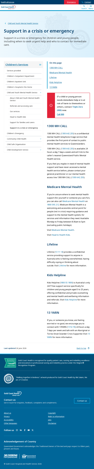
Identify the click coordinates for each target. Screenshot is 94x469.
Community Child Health (16, 139)
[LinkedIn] (21, 430)
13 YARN (53, 87)
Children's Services (17, 64)
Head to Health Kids (61, 235)
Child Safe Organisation (16, 144)
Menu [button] (90, 8)
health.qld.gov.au (7, 2)
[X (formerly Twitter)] (33, 430)
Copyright (52, 413)
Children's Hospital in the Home (19, 87)
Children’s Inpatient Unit (16, 81)
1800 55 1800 (66, 282)
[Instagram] (17, 430)
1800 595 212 (53, 204)
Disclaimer (52, 423)
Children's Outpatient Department (20, 76)
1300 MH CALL (56, 67)
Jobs (49, 420)
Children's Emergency (15, 133)
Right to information (56, 416)
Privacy (7, 416)
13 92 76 (71, 327)
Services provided (14, 70)
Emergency (71, 2)
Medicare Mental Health (60, 72)
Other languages (10, 423)
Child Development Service (17, 150)
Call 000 (60, 114)
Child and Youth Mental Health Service (23, 23)
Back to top (81, 348)
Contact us (82, 400)
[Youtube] (29, 430)
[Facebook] (25, 430)
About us (7, 413)
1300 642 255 (67, 133)
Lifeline (53, 77)
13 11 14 (59, 252)
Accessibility (8, 420)
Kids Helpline (55, 82)
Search (84, 8)
